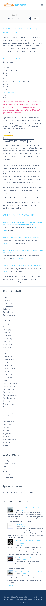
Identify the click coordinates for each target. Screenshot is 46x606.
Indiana (7, 339)
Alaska (7, 300)
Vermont (7, 431)
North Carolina (10, 395)
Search (35, 18)
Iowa (6, 342)
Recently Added (8, 461)
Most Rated (7, 472)
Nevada (7, 380)
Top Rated (6, 475)
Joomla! (7, 600)
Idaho (6, 333)
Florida (7, 324)
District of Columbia (11, 321)
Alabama (8, 297)
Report (23, 141)
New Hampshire (10, 383)
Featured (6, 466)
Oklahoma (8, 404)
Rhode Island (9, 413)
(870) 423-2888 (8, 92)
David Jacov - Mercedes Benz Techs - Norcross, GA (27, 542)
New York (8, 392)
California (8, 309)
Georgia (7, 327)
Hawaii (7, 330)
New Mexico (9, 389)
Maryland (8, 356)
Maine (6, 353)
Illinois (7, 336)
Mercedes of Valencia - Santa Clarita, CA (28, 571)
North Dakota (9, 398)
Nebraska (8, 377)
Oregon (6, 407)
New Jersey (9, 386)
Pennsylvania (9, 410)
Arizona (7, 303)
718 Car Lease (19, 524)
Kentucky (8, 347)
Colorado (8, 312)
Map (31, 141)
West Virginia (9, 439)
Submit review (11, 141)
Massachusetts (10, 359)
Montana (7, 374)
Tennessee (8, 422)
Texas (7, 425)
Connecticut (9, 315)
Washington (8, 436)
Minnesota (8, 365)
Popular (6, 469)
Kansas (7, 344)
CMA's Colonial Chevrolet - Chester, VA (27, 508)
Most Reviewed (8, 477)
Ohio (6, 401)
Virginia (7, 434)
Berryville (19, 81)
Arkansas (8, 306)
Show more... (11, 585)
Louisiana (8, 350)
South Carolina (10, 416)
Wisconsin (8, 442)
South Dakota (9, 419)
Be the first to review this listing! (22, 197)
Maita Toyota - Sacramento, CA (25, 557)
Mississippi (9, 368)
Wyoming (8, 445)
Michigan (8, 362)
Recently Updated (9, 464)
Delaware (8, 318)
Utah (6, 428)
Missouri (8, 371)
